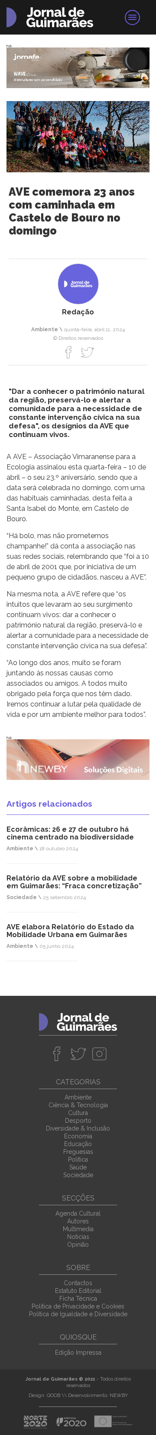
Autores (78, 1221)
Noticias (78, 1236)
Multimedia (78, 1229)
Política (78, 1159)
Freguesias (78, 1151)
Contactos (78, 1283)
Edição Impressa (78, 1352)
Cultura (78, 1112)
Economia (78, 1136)
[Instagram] (99, 1053)
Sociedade (78, 1175)
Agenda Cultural (78, 1213)
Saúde (78, 1167)
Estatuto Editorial (78, 1290)
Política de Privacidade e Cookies (78, 1306)
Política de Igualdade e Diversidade (78, 1314)
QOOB (53, 1395)
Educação (78, 1143)
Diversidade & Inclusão (78, 1128)
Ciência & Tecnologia (78, 1105)
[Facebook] (68, 352)
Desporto (78, 1120)
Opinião (78, 1244)
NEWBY (119, 1395)
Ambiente (78, 1097)
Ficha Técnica (78, 1298)
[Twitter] (87, 352)
